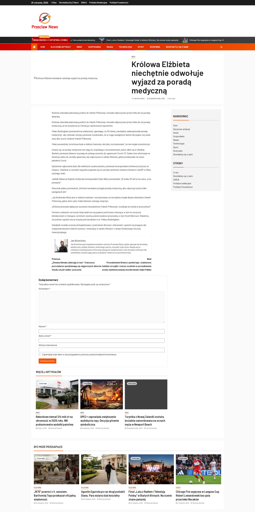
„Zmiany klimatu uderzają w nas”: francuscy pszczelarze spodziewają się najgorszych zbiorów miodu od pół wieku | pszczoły (76, 264)
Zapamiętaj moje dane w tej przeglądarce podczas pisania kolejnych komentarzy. (79, 354)
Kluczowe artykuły (61, 47)
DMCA (84, 3)
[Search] (221, 47)
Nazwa (42, 326)
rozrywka (37, 487)
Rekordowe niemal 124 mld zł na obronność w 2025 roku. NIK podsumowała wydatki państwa (54, 420)
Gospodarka (94, 47)
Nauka (110, 47)
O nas (54, 3)
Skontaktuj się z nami (69, 3)
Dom (43, 47)
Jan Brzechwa (139, 98)
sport (178, 487)
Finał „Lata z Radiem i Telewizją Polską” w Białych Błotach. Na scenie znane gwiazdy (126, 40)
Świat (79, 47)
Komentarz (44, 289)
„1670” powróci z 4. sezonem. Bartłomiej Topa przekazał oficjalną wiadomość (55, 495)
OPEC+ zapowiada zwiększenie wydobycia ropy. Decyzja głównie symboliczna (99, 420)
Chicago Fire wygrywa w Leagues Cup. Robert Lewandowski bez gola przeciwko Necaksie (211, 40)
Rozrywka (155, 47)
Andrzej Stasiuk (56, 428)
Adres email (45, 336)
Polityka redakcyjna (98, 3)
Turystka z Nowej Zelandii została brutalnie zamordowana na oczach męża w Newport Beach (145, 420)
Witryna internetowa (48, 345)
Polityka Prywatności (119, 3)
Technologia (125, 47)
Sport (141, 47)
